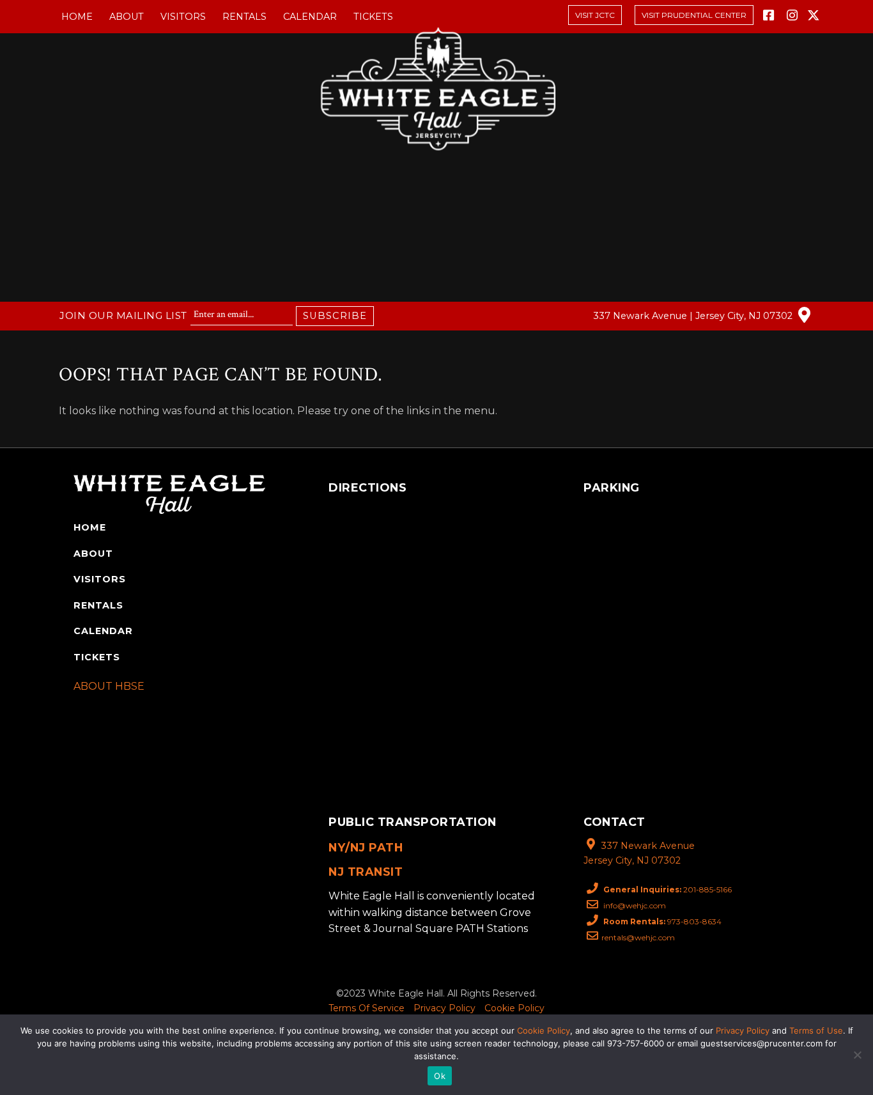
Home (77, 16)
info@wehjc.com (633, 905)
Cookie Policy (514, 1008)
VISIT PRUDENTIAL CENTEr (694, 15)
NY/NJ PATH (365, 847)
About (126, 16)
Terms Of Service (366, 1008)
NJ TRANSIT (365, 871)
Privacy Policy (444, 1008)
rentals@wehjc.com (638, 937)
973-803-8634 (662, 921)
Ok (439, 1076)
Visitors (183, 16)
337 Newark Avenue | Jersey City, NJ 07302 (694, 316)
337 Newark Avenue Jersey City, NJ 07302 (639, 853)
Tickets (373, 16)
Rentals (244, 16)
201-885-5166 (667, 889)
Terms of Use (816, 1030)
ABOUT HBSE (108, 686)
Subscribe (335, 316)
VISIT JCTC (595, 15)
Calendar (310, 16)
